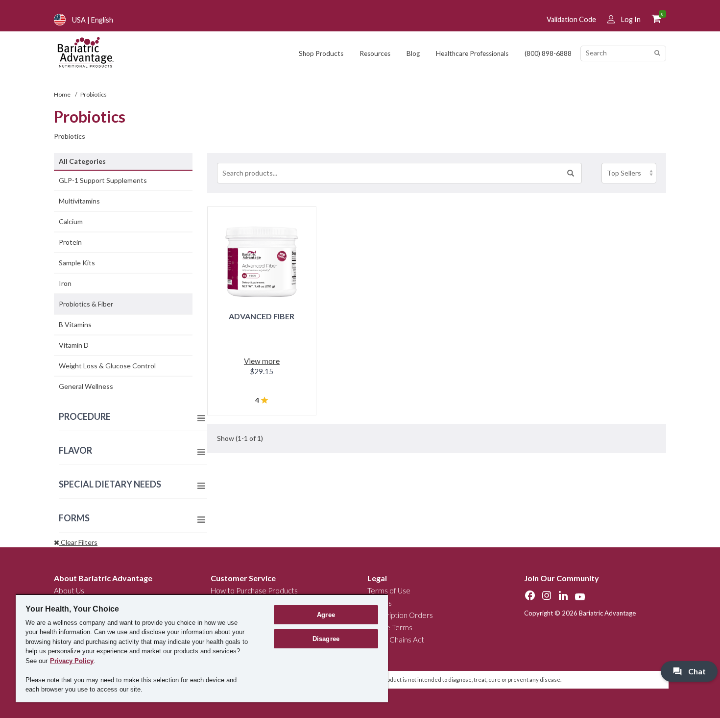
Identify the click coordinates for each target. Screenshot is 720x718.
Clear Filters (78, 542)
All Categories (82, 161)
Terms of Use (388, 590)
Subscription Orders (400, 615)
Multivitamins (79, 201)
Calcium (71, 221)
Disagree (325, 638)
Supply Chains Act (395, 639)
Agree (326, 614)
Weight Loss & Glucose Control (107, 365)
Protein (70, 242)
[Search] (657, 53)
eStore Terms (389, 627)
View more (262, 361)
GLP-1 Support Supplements (103, 180)
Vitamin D (74, 345)
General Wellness (86, 386)
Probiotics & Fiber (86, 304)
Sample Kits (77, 262)
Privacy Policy (72, 661)
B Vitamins (75, 324)
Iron (65, 283)
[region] (202, 648)
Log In (631, 19)
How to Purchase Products (254, 590)
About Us (69, 590)
